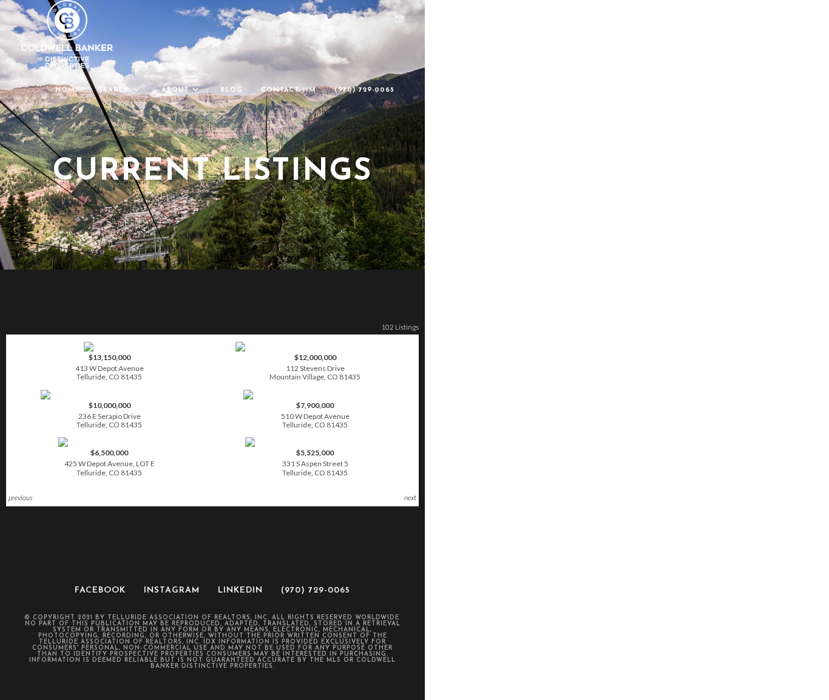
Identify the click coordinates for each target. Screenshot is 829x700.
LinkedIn (240, 590)
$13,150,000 (109, 367)
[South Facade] (109, 347)
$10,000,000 (109, 415)
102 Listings (400, 326)
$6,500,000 (109, 462)
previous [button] (20, 497)
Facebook (100, 590)
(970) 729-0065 (315, 590)
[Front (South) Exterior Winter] (109, 442)
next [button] (410, 497)
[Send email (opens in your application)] (399, 19)
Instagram (172, 590)
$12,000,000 (314, 367)
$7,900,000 (315, 415)
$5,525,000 (315, 462)
